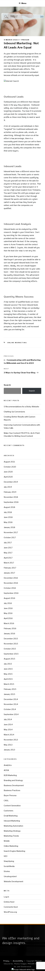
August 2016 (9, 598)
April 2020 (8, 477)
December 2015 (11, 639)
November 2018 (11, 497)
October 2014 (10, 709)
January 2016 (9, 633)
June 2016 (8, 608)
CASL (6, 800)
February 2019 (10, 492)
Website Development (13, 881)
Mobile (7, 841)
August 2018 (9, 507)
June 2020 (8, 472)
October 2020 (10, 467)
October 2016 (10, 588)
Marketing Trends (11, 836)
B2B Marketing (10, 775)
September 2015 (11, 654)
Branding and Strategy (13, 780)
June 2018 (8, 517)
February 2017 (10, 568)
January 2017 (9, 573)
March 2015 (9, 684)
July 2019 (8, 487)
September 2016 (11, 593)
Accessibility (18, 961)
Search (7, 385)
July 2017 (8, 542)
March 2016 (9, 623)
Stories (7, 871)
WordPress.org (10, 912)
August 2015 (9, 659)
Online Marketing (17, 342)
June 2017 (8, 548)
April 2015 (8, 679)
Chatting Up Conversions (14, 412)
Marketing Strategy (12, 831)
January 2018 (9, 527)
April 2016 (8, 618)
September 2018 (11, 502)
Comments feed (11, 907)
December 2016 (11, 578)
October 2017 (10, 537)
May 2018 (8, 522)
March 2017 (9, 563)
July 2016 (8, 603)
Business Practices (12, 790)
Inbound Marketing (12, 821)
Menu (23, 3)
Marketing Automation (13, 826)
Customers (8, 811)
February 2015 (10, 689)
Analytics (8, 765)
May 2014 (8, 729)
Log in (6, 897)
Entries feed (9, 902)
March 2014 (9, 735)
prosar (25, 40)
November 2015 (11, 644)
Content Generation (12, 806)
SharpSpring (9, 861)
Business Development (14, 785)
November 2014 (11, 704)
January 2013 (9, 750)
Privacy (6, 961)
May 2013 (8, 745)
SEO (5, 856)
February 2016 (10, 628)
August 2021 (9, 462)
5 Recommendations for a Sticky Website (21, 407)
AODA (6, 770)
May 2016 (8, 613)
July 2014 (8, 719)
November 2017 (11, 532)
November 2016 (11, 583)
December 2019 (11, 482)
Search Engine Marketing (14, 851)
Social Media (9, 866)
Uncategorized (10, 876)
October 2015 (10, 649)
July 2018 (8, 512)
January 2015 (9, 694)
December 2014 (11, 699)
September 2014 (11, 714)
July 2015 (8, 664)
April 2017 (8, 558)
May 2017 (8, 553)
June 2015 (8, 669)
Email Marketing (11, 816)
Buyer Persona (10, 795)
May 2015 (8, 674)
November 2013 (11, 740)
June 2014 (8, 724)
